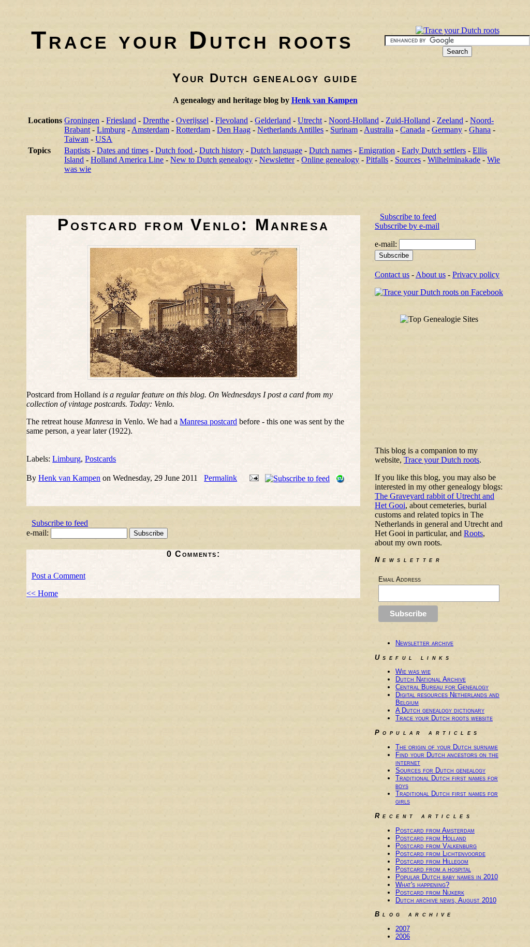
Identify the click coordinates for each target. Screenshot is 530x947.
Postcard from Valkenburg (436, 846)
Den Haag (234, 129)
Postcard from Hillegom (431, 861)
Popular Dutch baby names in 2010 (446, 877)
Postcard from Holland (430, 838)
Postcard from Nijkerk (429, 892)
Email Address (399, 579)
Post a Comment (58, 575)
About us (431, 274)
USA (103, 139)
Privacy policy (475, 274)
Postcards (100, 458)
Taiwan (76, 139)
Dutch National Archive (430, 679)
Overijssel (192, 120)
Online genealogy (330, 159)
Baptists (77, 150)
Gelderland (273, 120)
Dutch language (276, 150)
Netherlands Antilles (290, 129)
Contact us (392, 274)
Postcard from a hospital (433, 869)
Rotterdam (193, 129)
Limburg (111, 129)
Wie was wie (413, 671)
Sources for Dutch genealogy (440, 770)
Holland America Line (127, 159)
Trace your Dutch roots (192, 40)
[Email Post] (252, 478)
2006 (402, 936)
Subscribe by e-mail (407, 225)
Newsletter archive (424, 643)
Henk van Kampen (324, 100)
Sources (408, 159)
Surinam (344, 129)
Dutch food (175, 150)
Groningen (81, 120)
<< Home (42, 593)
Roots (473, 533)
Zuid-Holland (408, 120)
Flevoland (231, 120)
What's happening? (422, 885)
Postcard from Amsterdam (435, 830)
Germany (447, 129)
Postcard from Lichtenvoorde (440, 853)
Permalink (220, 478)
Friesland (121, 120)
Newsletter (277, 159)
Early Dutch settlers (434, 150)
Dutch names (330, 150)
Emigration (377, 150)
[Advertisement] (214, 198)
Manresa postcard (208, 421)
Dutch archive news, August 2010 (445, 900)
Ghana (480, 129)
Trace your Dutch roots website (444, 718)
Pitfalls (377, 159)
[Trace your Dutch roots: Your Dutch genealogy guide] (457, 30)
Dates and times (123, 150)
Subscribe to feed (60, 523)
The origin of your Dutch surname (446, 747)
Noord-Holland (354, 120)
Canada (412, 129)
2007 (402, 929)
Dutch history (221, 150)
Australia (378, 129)
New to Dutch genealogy (211, 159)
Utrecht (310, 120)
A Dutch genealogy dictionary (439, 710)
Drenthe (156, 120)
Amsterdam (150, 129)
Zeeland (450, 120)
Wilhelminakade (454, 159)
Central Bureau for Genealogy (442, 687)
